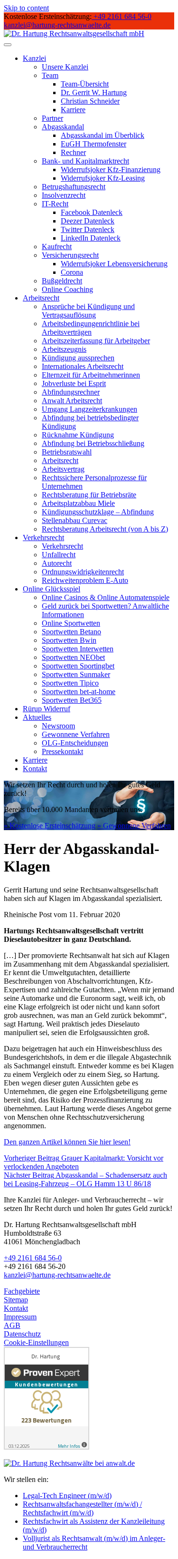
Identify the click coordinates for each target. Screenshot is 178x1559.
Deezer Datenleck (87, 221)
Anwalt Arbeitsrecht (72, 401)
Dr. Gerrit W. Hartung (94, 92)
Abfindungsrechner (71, 392)
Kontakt (35, 769)
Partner (52, 118)
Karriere (73, 110)
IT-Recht (55, 204)
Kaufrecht (57, 246)
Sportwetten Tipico (70, 683)
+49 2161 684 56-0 (33, 1258)
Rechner (73, 152)
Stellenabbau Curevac (74, 520)
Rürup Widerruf (46, 709)
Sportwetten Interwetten (77, 649)
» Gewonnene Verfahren (134, 826)
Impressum (20, 1317)
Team (50, 75)
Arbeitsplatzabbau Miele (78, 503)
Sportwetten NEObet (73, 657)
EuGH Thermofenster (93, 144)
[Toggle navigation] (7, 44)
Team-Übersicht (85, 84)
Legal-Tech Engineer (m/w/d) (67, 1495)
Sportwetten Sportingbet (78, 666)
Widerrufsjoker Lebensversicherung (114, 264)
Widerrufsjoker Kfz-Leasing (103, 178)
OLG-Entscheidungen (75, 743)
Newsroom (58, 726)
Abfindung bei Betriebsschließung (93, 443)
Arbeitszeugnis (64, 349)
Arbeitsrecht (41, 298)
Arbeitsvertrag (63, 469)
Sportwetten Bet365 (72, 700)
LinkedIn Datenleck (91, 238)
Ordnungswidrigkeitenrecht (83, 572)
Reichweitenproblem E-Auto (85, 580)
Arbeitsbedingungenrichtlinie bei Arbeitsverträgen (91, 328)
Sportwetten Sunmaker (76, 674)
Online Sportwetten (71, 623)
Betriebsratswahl (67, 452)
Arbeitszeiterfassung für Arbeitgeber (96, 341)
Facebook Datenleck (91, 212)
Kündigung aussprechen (78, 358)
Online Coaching (67, 289)
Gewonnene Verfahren (76, 734)
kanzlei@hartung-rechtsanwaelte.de (57, 1275)
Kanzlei (34, 58)
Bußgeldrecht (62, 281)
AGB (12, 1325)
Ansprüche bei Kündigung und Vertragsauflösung (88, 310)
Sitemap (16, 1300)
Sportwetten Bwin (69, 640)
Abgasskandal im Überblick (102, 135)
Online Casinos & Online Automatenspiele (105, 597)
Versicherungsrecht (70, 255)
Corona (72, 272)
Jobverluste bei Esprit (74, 383)
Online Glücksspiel (51, 589)
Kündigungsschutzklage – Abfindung (98, 512)
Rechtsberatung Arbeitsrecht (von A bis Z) (105, 529)
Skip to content (26, 8)
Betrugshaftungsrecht (73, 187)
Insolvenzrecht (63, 195)
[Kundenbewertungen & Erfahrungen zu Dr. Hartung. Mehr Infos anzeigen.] (46, 1447)
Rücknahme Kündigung (78, 435)
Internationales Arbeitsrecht (82, 366)
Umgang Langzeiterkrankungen (89, 409)
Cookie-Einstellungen (36, 1342)
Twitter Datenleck (87, 229)
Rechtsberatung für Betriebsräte (89, 495)
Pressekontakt (62, 751)
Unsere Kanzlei (65, 67)
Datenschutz (22, 1334)
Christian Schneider (90, 101)
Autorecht (57, 563)
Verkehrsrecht (43, 537)
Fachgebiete (22, 1291)
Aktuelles (37, 717)
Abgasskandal (63, 127)
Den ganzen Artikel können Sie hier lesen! (67, 1142)
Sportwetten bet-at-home (78, 692)
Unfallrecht (58, 555)
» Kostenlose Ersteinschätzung (49, 826)
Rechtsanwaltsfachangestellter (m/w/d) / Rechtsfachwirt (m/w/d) (82, 1508)
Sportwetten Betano (71, 632)
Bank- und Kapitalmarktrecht (85, 161)
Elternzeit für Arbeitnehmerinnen (91, 375)
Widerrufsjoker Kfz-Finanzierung (110, 169)
